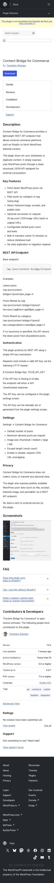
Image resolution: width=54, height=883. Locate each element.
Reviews (10, 92)
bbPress (9, 825)
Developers (9, 800)
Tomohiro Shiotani (16, 65)
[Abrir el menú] (49, 4)
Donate (34, 800)
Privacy (7, 780)
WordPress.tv (11, 805)
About (6, 765)
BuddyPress (11, 830)
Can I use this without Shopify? (19, 589)
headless (34, 695)
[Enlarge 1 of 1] (47, 524)
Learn (6, 790)
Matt (7, 820)
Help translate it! (27, 23)
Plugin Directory (10, 13)
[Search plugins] (33, 33)
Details (9, 84)
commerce (36, 689)
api (28, 689)
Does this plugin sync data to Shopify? (14, 579)
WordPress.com (12, 814)
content (46, 689)
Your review (9, 725)
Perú (12, 843)
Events (32, 795)
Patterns (33, 780)
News (6, 770)
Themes (33, 770)
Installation (11, 99)
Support (10, 114)
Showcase (34, 765)
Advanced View (11, 703)
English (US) (45, 682)
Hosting (7, 775)
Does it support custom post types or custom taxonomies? (18, 599)
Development (13, 106)
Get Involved (35, 790)
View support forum (13, 747)
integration (45, 695)
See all (47, 725)
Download (10, 73)
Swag (33, 805)
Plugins (32, 775)
